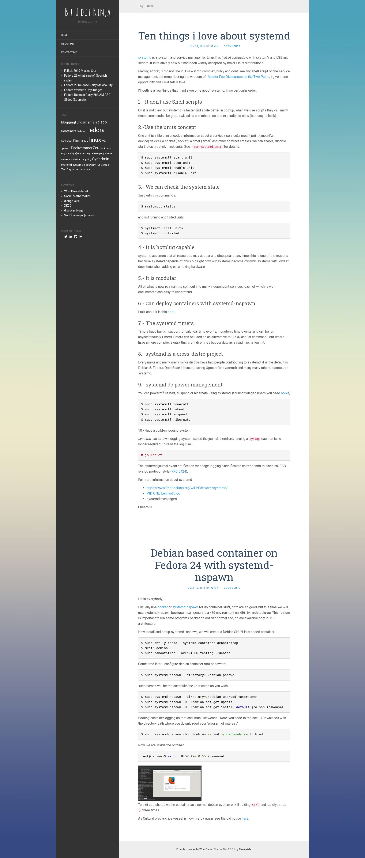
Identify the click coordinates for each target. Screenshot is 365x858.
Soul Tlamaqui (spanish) (80, 215)
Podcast (108, 148)
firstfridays (66, 141)
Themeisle (245, 849)
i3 (82, 141)
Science (109, 153)
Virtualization (78, 169)
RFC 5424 (179, 471)
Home (64, 35)
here (245, 818)
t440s (97, 165)
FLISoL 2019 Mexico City (80, 70)
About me (67, 43)
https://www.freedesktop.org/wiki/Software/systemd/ (187, 488)
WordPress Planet (76, 191)
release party (97, 153)
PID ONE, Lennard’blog (163, 493)
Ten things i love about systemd (214, 35)
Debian (81, 131)
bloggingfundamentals (79, 122)
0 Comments (232, 46)
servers (65, 159)
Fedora (95, 130)
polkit (285, 393)
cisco (102, 122)
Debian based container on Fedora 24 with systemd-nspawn (214, 565)
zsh (88, 169)
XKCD (68, 205)
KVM (86, 141)
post (171, 312)
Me (104, 140)
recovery (86, 153)
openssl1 (65, 148)
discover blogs (73, 210)
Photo (99, 148)
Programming (68, 153)
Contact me (69, 52)
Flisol (76, 141)
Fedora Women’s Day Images (83, 90)
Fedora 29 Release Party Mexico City (88, 85)
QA (77, 153)
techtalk (105, 165)
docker (163, 607)
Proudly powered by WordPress (194, 849)
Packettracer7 (83, 148)
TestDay (66, 169)
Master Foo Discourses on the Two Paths (238, 77)
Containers (68, 131)
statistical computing (81, 159)
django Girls (72, 201)
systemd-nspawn (83, 164)
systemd (66, 164)
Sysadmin (100, 158)
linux (95, 139)
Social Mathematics (77, 196)
